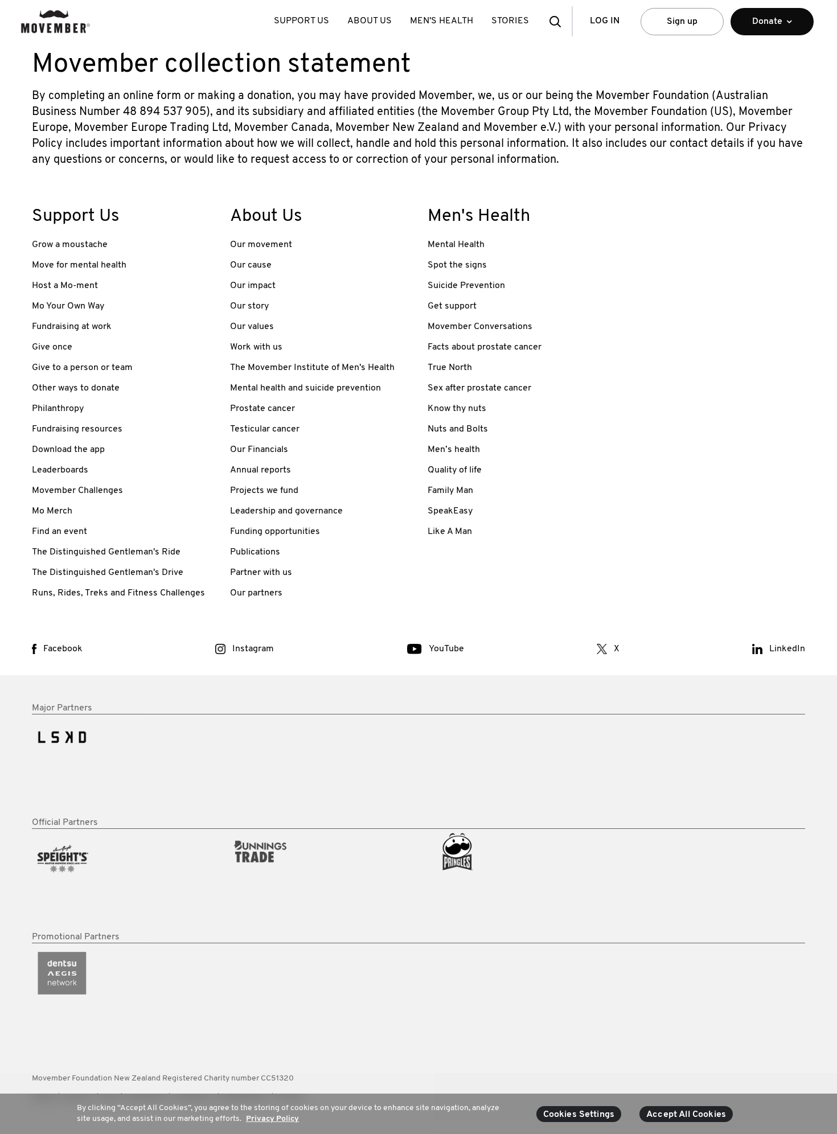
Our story (249, 306)
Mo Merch (52, 511)
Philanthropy (58, 408)
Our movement (261, 244)
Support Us (301, 21)
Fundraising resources (77, 429)
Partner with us (261, 572)
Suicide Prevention (466, 285)
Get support (452, 306)
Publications (255, 552)
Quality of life (455, 470)
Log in (604, 21)
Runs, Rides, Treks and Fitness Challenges (118, 593)
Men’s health (454, 449)
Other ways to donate (76, 388)
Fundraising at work (72, 326)
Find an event (59, 531)
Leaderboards (60, 470)
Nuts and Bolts (458, 429)
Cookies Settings (579, 1114)
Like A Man (450, 531)
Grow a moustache (70, 244)
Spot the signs (457, 265)
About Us (369, 21)
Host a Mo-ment (65, 285)
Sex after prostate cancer (479, 388)
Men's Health (441, 21)
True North (450, 367)
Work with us (256, 347)
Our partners (256, 593)
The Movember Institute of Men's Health (312, 367)
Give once (52, 347)
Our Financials (259, 449)
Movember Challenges (77, 490)
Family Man (450, 490)
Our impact (253, 285)
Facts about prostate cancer (484, 347)
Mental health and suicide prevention (305, 388)
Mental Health (456, 244)
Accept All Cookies (686, 1114)
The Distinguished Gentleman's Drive (107, 572)
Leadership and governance (286, 511)
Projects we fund (264, 490)
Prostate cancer (262, 408)
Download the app (68, 449)
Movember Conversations (480, 326)
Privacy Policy (272, 1119)
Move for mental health (79, 265)
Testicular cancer (264, 429)
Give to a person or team (82, 367)
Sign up (682, 21)
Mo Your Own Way (68, 306)
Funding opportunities (275, 531)
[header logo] (55, 21)
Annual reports (260, 470)
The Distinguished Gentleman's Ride (106, 552)
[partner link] (122, 765)
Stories (510, 21)
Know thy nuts (457, 408)
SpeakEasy (450, 511)
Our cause (251, 265)
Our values (252, 326)
